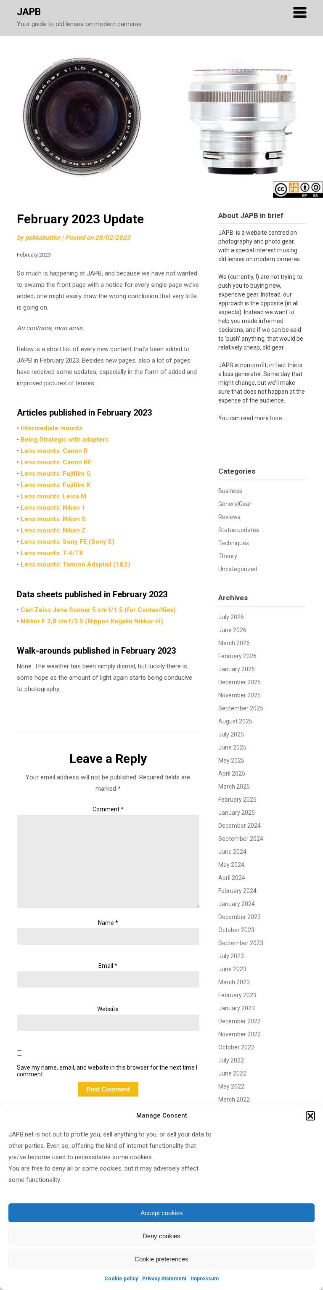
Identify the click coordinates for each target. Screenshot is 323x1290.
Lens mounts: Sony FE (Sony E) (67, 542)
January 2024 (236, 904)
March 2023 (234, 982)
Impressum (205, 1279)
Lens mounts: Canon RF (56, 462)
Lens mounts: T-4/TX (52, 553)
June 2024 (232, 851)
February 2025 (237, 799)
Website (108, 1009)
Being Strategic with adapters (65, 439)
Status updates (238, 530)
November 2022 (239, 1034)
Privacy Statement (164, 1279)
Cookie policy (121, 1279)
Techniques (233, 543)
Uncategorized (237, 569)
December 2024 (239, 825)
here (276, 418)
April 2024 (231, 877)
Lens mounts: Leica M (53, 496)
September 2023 (240, 943)
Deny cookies (161, 1236)
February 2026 (237, 656)
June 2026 (232, 630)
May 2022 (231, 1086)
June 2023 (232, 969)
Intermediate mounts (51, 428)
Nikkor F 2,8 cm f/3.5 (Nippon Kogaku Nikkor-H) (92, 621)
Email (107, 965)
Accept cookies (161, 1212)
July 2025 (231, 734)
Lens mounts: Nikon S (53, 519)
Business (230, 490)
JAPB (29, 12)
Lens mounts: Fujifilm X (55, 485)
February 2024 (237, 890)
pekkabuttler (42, 237)
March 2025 (234, 786)
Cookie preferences (161, 1259)
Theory (227, 556)
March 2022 (234, 1099)
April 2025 (231, 773)
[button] (310, 1116)
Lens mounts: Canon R (54, 451)
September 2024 (240, 838)
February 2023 (237, 995)
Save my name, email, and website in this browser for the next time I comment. (107, 1071)
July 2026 (231, 617)
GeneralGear (235, 504)
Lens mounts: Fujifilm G (56, 473)
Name (108, 922)
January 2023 (236, 1008)
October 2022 (236, 1047)
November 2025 (239, 695)
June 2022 (232, 1073)
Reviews (229, 517)
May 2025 (231, 760)
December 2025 (239, 682)
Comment (108, 809)
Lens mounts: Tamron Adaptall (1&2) (75, 564)
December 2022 (239, 1021)
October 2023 (236, 930)
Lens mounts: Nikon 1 (53, 507)
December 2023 (239, 917)
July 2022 (231, 1060)
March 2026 (234, 643)
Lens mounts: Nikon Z (53, 530)
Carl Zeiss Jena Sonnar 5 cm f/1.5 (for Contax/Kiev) (98, 610)
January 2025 (236, 812)
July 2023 (231, 956)
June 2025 (232, 747)
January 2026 (236, 669)
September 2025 (240, 708)
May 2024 (231, 864)
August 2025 (235, 721)
